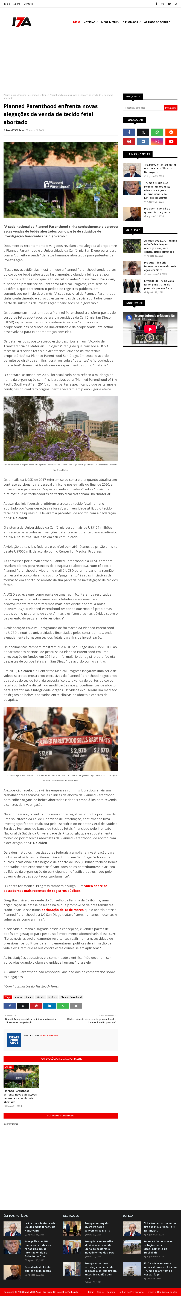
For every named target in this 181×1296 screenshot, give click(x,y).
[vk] (143, 141)
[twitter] (175, 3)
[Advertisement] (90, 63)
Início (7, 3)
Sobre (16, 3)
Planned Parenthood (28, 95)
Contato (28, 3)
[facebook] (156, 3)
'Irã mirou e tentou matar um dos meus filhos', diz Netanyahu (160, 168)
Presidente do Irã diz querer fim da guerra (157, 210)
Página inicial (10, 95)
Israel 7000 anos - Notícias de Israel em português (50, 1292)
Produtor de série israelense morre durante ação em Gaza (160, 266)
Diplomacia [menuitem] (130, 22)
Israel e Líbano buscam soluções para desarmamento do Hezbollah (158, 1247)
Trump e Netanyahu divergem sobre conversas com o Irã (97, 1227)
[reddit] (171, 132)
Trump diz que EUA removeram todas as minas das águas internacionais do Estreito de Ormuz (157, 190)
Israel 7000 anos (15, 130)
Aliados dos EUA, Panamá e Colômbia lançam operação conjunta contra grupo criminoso (160, 246)
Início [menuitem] (76, 22)
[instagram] (162, 3)
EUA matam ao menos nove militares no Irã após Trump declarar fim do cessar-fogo (160, 1269)
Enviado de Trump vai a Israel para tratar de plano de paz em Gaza (159, 284)
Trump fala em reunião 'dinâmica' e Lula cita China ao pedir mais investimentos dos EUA (99, 1247)
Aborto (18, 997)
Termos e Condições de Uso (161, 1292)
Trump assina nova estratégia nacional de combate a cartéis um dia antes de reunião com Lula (100, 1271)
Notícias (52, 997)
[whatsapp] (157, 132)
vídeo (88, 886)
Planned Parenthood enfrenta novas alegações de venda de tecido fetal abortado (20, 1096)
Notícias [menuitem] (89, 22)
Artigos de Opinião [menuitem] (157, 22)
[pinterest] (129, 141)
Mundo (40, 997)
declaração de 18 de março (63, 910)
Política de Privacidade (131, 1292)
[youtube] (169, 3)
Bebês (29, 997)
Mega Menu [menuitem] (109, 22)
